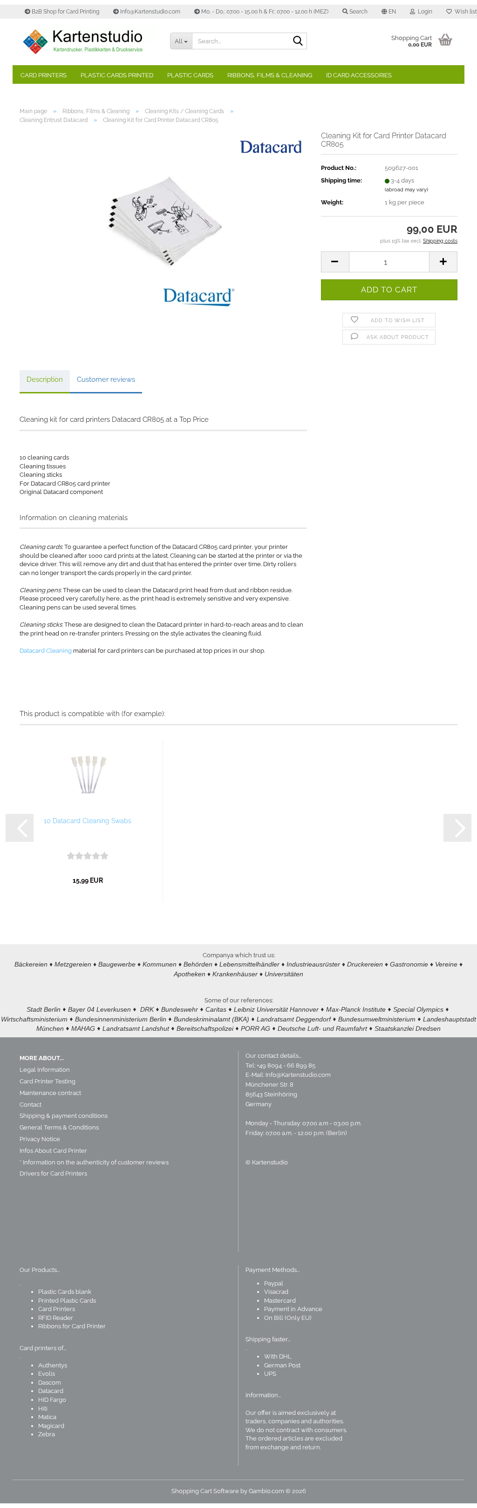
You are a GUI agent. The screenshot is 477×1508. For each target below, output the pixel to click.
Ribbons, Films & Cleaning (269, 75)
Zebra (46, 1434)
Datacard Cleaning (46, 650)
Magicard (51, 1425)
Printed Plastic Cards (67, 1300)
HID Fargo (52, 1399)
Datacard (50, 1390)
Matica (47, 1416)
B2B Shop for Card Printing (64, 11)
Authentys (52, 1365)
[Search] (298, 41)
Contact (30, 1104)
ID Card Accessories (359, 75)
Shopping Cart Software (205, 1491)
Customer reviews (106, 379)
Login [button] (423, 11)
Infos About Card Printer (53, 1150)
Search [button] (358, 11)
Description (45, 379)
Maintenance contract (50, 1092)
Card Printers (43, 75)
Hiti (43, 1408)
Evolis (46, 1373)
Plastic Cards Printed (117, 75)
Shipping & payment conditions (64, 1115)
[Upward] (451, 1494)
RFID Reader (55, 1317)
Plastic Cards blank (64, 1291)
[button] (389, 12)
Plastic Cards (190, 75)
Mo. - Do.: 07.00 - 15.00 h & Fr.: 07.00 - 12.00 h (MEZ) (264, 11)
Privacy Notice (40, 1139)
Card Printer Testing (47, 1081)
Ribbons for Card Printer (72, 1326)
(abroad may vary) (406, 190)
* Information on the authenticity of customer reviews (94, 1162)
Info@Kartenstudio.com (149, 11)
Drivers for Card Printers (53, 1173)
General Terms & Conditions (59, 1127)
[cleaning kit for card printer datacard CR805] (163, 235)
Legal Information (45, 1069)
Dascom (49, 1382)
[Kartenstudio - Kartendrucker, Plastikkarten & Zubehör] (88, 42)
